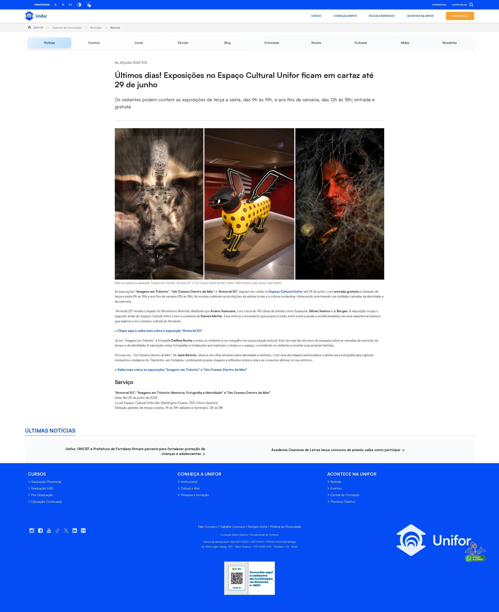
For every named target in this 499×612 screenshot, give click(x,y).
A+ (70, 4)
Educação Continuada (46, 501)
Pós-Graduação (42, 495)
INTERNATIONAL (439, 5)
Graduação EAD (42, 488)
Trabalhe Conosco (232, 527)
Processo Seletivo (342, 501)
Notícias (95, 27)
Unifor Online (459, 5)
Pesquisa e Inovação (195, 495)
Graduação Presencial (46, 482)
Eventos (336, 488)
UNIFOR (38, 27)
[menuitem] (49, 43)
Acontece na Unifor (420, 15)
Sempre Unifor (258, 527)
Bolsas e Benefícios (382, 15)
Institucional (189, 482)
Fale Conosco (207, 527)
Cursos (316, 15)
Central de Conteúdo (66, 27)
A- (56, 4)
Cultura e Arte (190, 488)
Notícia (115, 27)
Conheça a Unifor (345, 15)
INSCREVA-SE (460, 15)
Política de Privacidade (285, 527)
